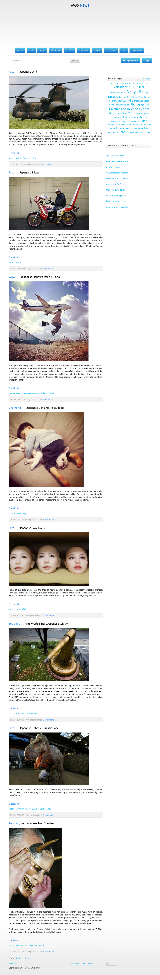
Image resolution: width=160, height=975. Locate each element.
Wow (12, 276)
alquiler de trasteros (115, 156)
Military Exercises (23, 158)
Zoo (149, 125)
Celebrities (120, 86)
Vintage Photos (139, 125)
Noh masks (33, 945)
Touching (14, 623)
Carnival (139, 83)
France (147, 97)
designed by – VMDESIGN (81, 964)
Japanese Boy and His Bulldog (45, 407)
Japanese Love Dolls (32, 528)
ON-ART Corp (38, 809)
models (137, 128)
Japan (11, 158)
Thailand (133, 121)
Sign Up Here (132, 61)
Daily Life (135, 91)
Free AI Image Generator (117, 161)
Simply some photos (135, 117)
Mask (41, 945)
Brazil (131, 83)
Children (132, 87)
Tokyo (18, 609)
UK (139, 121)
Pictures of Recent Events (129, 109)
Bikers (18, 262)
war (148, 132)
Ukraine (111, 125)
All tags (146, 78)
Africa (113, 83)
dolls (24, 609)
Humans (122, 101)
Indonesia (138, 101)
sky (118, 132)
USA (144, 121)
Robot (27, 809)
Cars (146, 83)
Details (12, 153)
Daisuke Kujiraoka (46, 393)
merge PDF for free (115, 184)
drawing (128, 128)
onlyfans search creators (117, 173)
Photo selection (122, 105)
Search (75, 60)
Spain (125, 121)
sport (124, 132)
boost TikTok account (115, 201)
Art (126, 83)
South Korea (116, 121)
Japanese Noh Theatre (40, 823)
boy (24, 513)
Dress (111, 96)
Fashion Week (136, 97)
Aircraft (120, 83)
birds (122, 128)
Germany (113, 101)
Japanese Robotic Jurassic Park (39, 728)
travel (131, 132)
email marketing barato (116, 195)
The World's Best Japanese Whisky (47, 623)
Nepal (111, 105)
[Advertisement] (80, 27)
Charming (15, 407)
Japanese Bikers (29, 172)
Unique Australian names (117, 178)
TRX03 (48, 809)
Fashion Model (122, 97)
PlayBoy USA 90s (113, 167)
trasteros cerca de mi (115, 190)
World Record (22, 713)
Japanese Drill (28, 71)
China (140, 86)
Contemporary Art (117, 92)
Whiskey (33, 713)
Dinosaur (19, 809)
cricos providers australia (117, 207)
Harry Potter (14, 393)
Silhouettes (116, 117)
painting (112, 132)
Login (146, 61)
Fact (11, 71)
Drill (34, 158)
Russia (146, 114)
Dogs (19, 513)
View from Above (123, 125)
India (130, 100)
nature (145, 128)
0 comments (47, 164)
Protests (138, 114)
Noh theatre (21, 945)
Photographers (140, 104)
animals (12, 513)
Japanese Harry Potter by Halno (40, 276)
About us (13, 964)
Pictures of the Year (121, 113)
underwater (140, 132)
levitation (32, 393)
